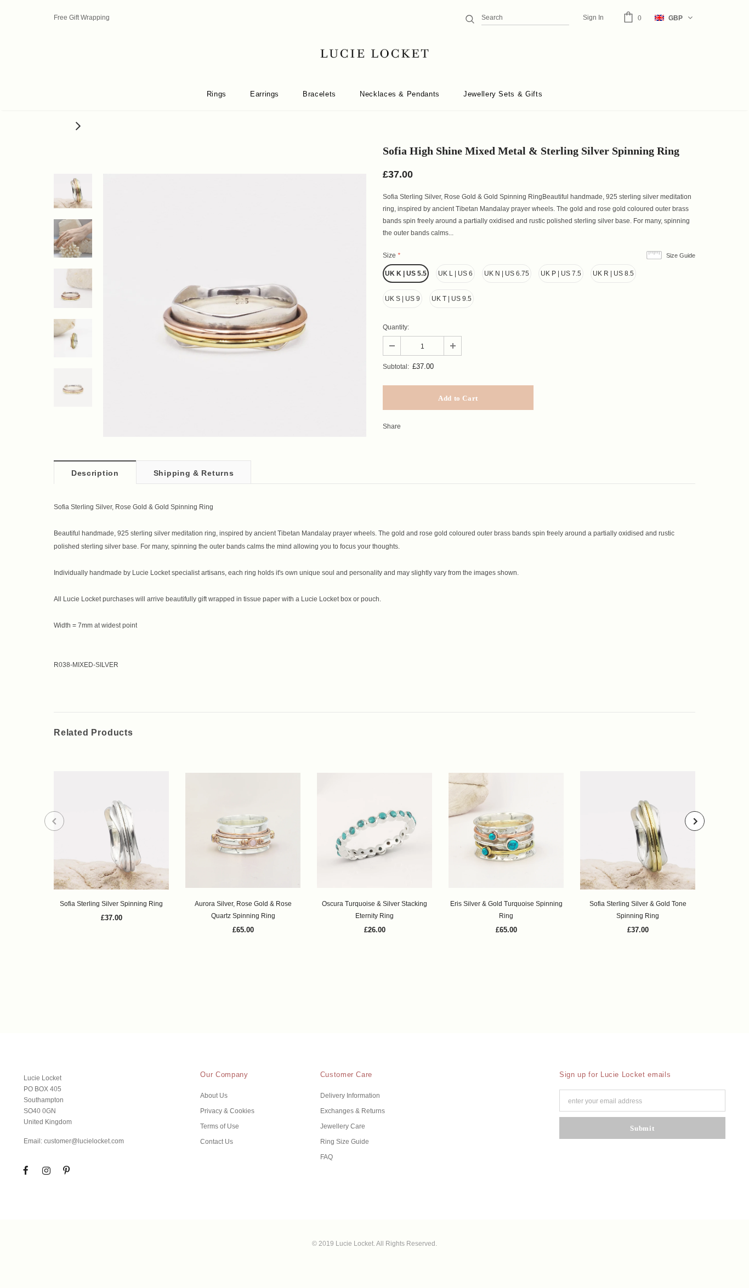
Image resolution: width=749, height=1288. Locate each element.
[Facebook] (26, 1170)
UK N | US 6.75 (506, 273)
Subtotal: (396, 367)
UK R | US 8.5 (613, 273)
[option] (234, 305)
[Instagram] (46, 1170)
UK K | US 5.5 (406, 273)
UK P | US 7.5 (561, 273)
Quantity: (396, 327)
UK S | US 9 (402, 299)
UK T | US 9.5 (452, 299)
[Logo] (374, 54)
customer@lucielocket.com (84, 1141)
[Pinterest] (66, 1170)
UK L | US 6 (455, 273)
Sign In (593, 17)
